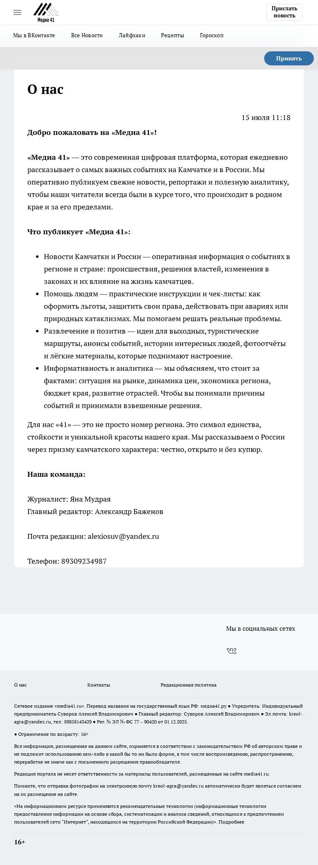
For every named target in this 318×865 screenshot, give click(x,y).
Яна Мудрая (90, 499)
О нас (20, 685)
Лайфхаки (132, 35)
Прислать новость (284, 12)
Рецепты (172, 35)
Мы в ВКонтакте (34, 35)
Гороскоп (212, 35)
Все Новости (87, 35)
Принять (289, 58)
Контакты (98, 685)
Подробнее (231, 822)
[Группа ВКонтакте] (231, 651)
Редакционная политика (189, 685)
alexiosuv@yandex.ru (123, 536)
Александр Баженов (129, 511)
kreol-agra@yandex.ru (178, 786)
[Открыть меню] (17, 12)
